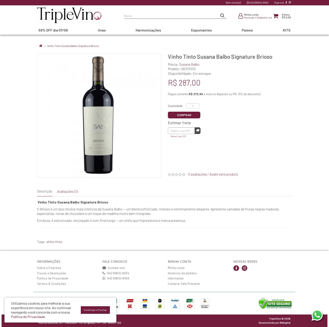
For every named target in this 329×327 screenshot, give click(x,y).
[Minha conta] (240, 16)
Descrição (44, 191)
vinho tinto (54, 241)
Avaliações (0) (67, 191)
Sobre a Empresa (49, 268)
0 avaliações (197, 174)
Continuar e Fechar (95, 309)
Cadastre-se (264, 17)
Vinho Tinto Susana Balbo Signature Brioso (73, 45)
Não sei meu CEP (178, 136)
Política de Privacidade (52, 278)
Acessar (249, 17)
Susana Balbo (189, 64)
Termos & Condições (51, 283)
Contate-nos (116, 268)
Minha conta (176, 268)
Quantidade (175, 106)
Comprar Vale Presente (184, 283)
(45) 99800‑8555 (258, 2)
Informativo (176, 278)
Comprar (184, 115)
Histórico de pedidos (182, 273)
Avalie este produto (223, 174)
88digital (285, 322)
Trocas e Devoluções (51, 273)
